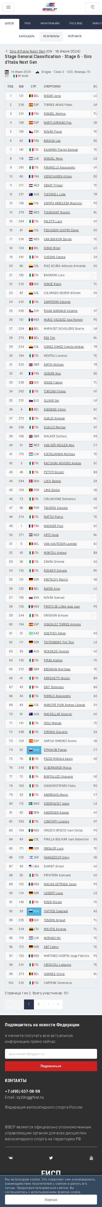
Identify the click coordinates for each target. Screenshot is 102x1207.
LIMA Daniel (52, 490)
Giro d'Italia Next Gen (27, 52)
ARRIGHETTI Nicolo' (57, 678)
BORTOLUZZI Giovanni (58, 776)
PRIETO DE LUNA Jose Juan (62, 606)
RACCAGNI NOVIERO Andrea (62, 463)
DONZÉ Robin (52, 284)
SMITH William (54, 364)
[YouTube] (91, 1158)
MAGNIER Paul (53, 526)
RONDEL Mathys (55, 114)
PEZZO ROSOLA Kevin (58, 759)
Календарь (27, 36)
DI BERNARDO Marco (58, 767)
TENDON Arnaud (54, 920)
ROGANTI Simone (55, 570)
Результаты (51, 36)
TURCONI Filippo (55, 391)
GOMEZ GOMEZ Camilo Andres (64, 347)
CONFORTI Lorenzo (56, 821)
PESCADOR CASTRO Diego (61, 230)
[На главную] (49, 7)
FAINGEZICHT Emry (56, 857)
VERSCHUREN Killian (58, 176)
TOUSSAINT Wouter (57, 212)
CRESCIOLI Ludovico (57, 965)
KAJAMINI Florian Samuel (61, 149)
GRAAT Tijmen (53, 185)
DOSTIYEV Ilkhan (55, 633)
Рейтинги (75, 36)
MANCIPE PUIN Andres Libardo (64, 705)
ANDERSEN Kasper (56, 812)
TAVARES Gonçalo (56, 508)
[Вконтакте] (11, 1158)
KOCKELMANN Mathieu (59, 454)
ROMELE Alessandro (57, 696)
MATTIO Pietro (53, 517)
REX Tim (49, 338)
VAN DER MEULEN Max (59, 445)
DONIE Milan (52, 248)
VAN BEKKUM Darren (58, 239)
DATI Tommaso (54, 687)
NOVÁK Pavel (53, 131)
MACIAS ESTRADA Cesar (60, 884)
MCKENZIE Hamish (56, 651)
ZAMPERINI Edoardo (57, 302)
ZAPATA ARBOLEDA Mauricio (63, 203)
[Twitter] (51, 1158)
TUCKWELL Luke (55, 194)
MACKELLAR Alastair (58, 714)
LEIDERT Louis (53, 893)
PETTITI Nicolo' (54, 472)
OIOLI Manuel (52, 723)
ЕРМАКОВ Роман (55, 750)
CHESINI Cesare (54, 257)
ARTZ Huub (51, 535)
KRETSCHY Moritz (56, 579)
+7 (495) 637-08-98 (22, 1092)
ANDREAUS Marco (56, 795)
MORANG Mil (52, 938)
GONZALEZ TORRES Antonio (62, 624)
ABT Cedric (51, 947)
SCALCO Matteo (55, 427)
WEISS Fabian (53, 382)
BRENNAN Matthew (57, 669)
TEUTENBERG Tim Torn (59, 642)
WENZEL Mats (53, 158)
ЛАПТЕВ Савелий (56, 911)
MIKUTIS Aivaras (55, 929)
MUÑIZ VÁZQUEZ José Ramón (63, 320)
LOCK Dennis (52, 481)
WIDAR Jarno (52, 96)
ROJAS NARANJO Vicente (60, 311)
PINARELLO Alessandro (59, 167)
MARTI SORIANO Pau (58, 122)
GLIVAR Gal (51, 400)
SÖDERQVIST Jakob (56, 803)
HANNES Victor (54, 974)
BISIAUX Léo (52, 141)
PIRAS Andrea (53, 660)
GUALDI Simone (54, 418)
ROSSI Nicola (53, 902)
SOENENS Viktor (55, 409)
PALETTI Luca (53, 221)
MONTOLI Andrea (55, 553)
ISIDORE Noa (52, 373)
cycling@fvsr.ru (30, 1098)
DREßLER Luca (53, 848)
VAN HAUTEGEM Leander (60, 544)
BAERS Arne (52, 589)
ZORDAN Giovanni (56, 732)
